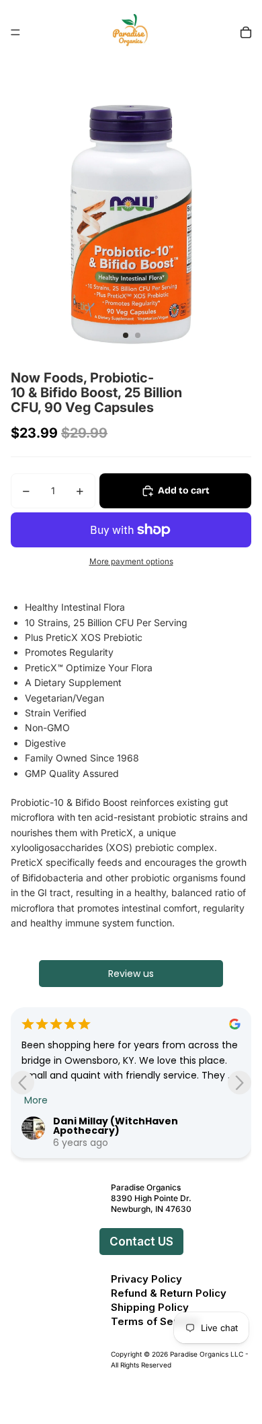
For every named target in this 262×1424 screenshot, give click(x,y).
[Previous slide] (22, 1083)
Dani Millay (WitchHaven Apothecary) (115, 1125)
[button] (96, 1241)
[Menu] (15, 32)
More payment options (131, 561)
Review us (131, 973)
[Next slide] (239, 1083)
